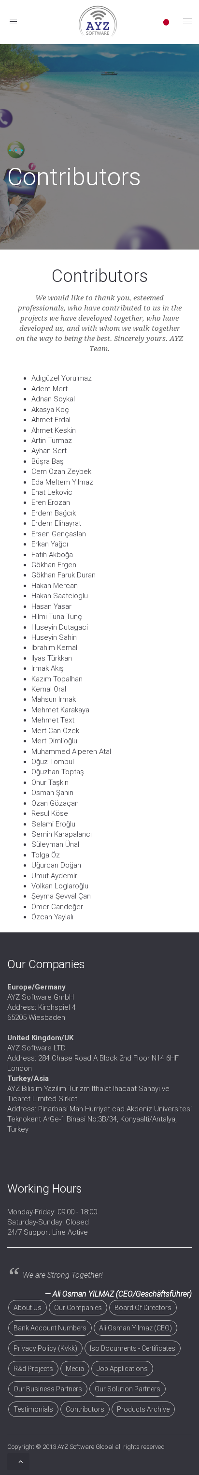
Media (75, 1368)
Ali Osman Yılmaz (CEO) (135, 1328)
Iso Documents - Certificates (132, 1348)
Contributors (85, 1409)
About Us (28, 1308)
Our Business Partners (48, 1389)
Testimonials (33, 1409)
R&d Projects (33, 1368)
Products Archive (143, 1409)
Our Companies (78, 1308)
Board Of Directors (142, 1308)
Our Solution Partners (127, 1389)
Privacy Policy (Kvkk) (45, 1348)
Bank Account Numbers (50, 1328)
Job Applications (122, 1368)
